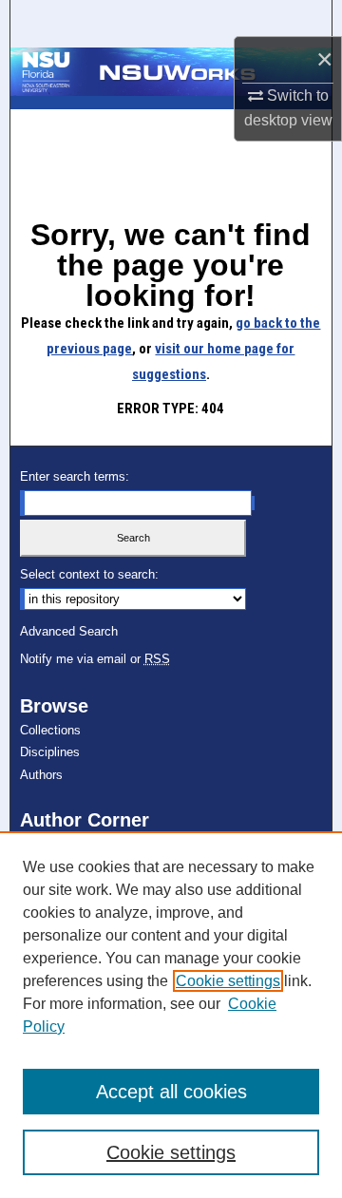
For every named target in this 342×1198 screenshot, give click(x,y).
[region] (171, 1014)
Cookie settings (228, 981)
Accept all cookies (171, 1091)
